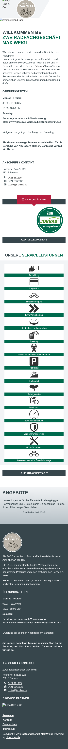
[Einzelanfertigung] (34, 295)
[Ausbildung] (34, 269)
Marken (39, 66)
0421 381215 (15, 177)
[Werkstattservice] (34, 441)
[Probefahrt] (34, 374)
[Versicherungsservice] (34, 427)
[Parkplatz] (34, 361)
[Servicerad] (34, 401)
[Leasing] (34, 335)
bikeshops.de (13, 737)
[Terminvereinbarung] (34, 414)
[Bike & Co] (15, 705)
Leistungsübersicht (35, 473)
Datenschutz (9, 724)
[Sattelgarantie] (34, 388)
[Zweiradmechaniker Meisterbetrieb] (34, 348)
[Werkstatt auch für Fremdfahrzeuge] (34, 454)
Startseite (8, 715)
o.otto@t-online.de (17, 184)
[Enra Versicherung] (34, 308)
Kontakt (7, 719)
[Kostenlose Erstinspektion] (34, 322)
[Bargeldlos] (34, 282)
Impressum (8, 728)
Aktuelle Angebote (35, 239)
